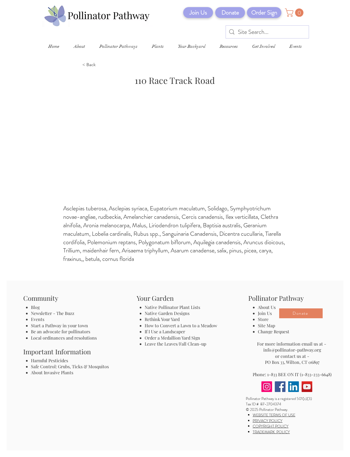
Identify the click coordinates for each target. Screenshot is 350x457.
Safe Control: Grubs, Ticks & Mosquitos (70, 366)
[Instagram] (266, 386)
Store (263, 319)
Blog (36, 307)
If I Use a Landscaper (165, 331)
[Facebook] (280, 386)
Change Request (273, 331)
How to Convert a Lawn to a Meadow (181, 325)
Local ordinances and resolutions (64, 338)
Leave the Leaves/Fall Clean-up (175, 344)
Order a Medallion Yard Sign (172, 338)
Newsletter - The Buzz (52, 313)
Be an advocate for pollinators (60, 331)
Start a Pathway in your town (59, 325)
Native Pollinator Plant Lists (172, 307)
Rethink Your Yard (162, 319)
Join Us (265, 313)
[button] (295, 12)
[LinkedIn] (293, 386)
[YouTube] (307, 386)
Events (37, 319)
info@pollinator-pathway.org (292, 350)
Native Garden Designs (167, 313)
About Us (267, 307)
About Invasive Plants (52, 372)
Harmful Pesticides (49, 360)
